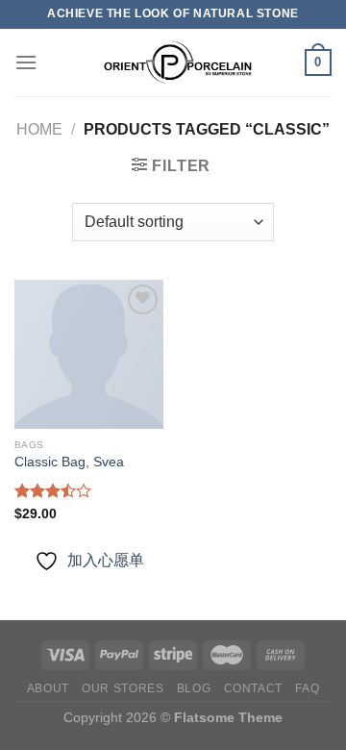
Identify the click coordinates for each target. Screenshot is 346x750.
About (48, 688)
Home (39, 129)
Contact (253, 688)
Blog (193, 688)
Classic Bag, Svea (69, 462)
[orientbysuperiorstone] (171, 62)
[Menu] (25, 62)
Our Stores (122, 688)
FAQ (307, 688)
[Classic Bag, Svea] (88, 354)
